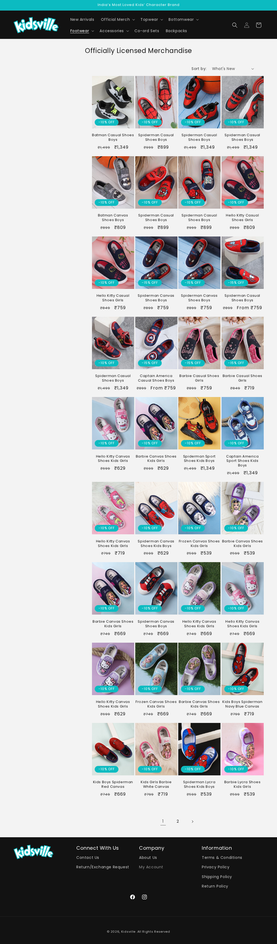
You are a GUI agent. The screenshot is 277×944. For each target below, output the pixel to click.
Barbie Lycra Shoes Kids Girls (242, 784)
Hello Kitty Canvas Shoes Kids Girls (113, 458)
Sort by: (199, 68)
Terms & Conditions (222, 857)
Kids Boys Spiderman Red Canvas (113, 784)
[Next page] (192, 822)
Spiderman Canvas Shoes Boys (156, 298)
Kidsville (128, 931)
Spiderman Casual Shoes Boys (156, 137)
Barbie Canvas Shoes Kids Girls (156, 458)
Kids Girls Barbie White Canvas (156, 784)
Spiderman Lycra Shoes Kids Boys (199, 784)
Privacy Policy (215, 867)
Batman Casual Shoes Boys (113, 137)
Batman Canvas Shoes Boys (113, 217)
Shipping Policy (217, 876)
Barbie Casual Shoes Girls (199, 378)
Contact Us (87, 857)
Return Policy (215, 886)
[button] (117, 19)
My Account (151, 867)
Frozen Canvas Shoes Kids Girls (199, 543)
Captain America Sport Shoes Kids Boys (242, 461)
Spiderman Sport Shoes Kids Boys (199, 458)
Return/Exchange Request (102, 867)
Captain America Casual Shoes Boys (156, 378)
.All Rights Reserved (153, 931)
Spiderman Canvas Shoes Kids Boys (156, 543)
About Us (148, 857)
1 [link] (163, 821)
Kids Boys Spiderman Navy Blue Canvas (242, 704)
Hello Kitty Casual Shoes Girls (242, 217)
